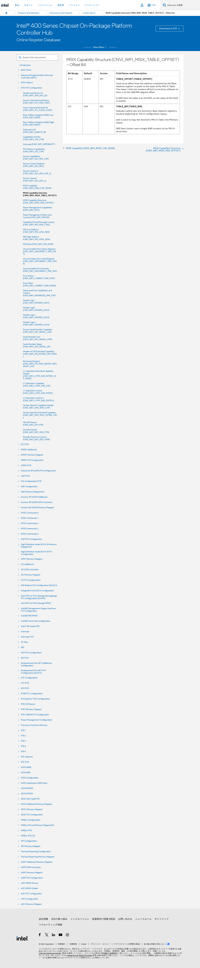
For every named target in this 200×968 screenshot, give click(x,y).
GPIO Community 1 (30, 518)
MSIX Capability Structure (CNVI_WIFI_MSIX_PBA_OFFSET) (38, 201)
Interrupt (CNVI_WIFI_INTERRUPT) (39, 144)
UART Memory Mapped (31, 872)
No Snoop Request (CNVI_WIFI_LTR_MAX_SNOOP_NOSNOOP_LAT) (40, 364)
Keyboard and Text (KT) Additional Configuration (36, 664)
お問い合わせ (125, 918)
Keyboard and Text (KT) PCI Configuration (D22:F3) (33, 671)
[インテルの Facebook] (40, 935)
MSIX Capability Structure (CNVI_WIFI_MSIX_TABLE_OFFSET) (40, 194)
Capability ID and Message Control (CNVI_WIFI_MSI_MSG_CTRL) (38, 223)
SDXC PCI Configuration (32, 814)
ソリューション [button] (45, 5)
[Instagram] (67, 935)
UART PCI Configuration (32, 878)
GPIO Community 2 (30, 523)
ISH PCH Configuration (31, 652)
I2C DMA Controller (30, 569)
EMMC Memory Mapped (32, 455)
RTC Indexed (27, 757)
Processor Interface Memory (34, 725)
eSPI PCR (25, 476)
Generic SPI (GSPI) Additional (34, 497)
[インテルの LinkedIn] (53, 935)
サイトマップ (161, 918)
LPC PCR (25, 683)
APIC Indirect (27, 82)
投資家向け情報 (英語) (103, 918)
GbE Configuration (29, 486)
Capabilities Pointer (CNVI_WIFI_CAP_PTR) (33, 138)
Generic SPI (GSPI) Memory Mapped (37, 507)
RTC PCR (25, 762)
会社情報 (43, 918)
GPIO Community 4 (30, 534)
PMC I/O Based (28, 704)
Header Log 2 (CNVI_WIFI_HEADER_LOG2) (36, 308)
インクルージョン (79, 918)
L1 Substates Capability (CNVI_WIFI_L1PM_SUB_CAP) (36, 384)
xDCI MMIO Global (29, 888)
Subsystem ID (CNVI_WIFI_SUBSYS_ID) (34, 130)
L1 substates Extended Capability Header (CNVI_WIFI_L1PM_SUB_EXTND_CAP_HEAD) (39, 375)
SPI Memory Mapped (30, 846)
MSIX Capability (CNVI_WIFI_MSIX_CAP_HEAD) (37, 186)
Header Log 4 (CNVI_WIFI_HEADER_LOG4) (36, 323)
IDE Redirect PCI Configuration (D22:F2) (39, 585)
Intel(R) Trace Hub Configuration (35, 621)
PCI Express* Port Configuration (35, 699)
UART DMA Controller (31, 867)
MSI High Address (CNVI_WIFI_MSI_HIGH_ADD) (36, 238)
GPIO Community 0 (30, 513)
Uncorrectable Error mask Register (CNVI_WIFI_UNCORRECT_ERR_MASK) (40, 261)
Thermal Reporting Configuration (36, 851)
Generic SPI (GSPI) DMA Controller (37, 502)
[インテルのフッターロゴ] (22, 938)
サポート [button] (28, 5)
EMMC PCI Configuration (32, 460)
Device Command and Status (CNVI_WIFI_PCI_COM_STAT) (36, 101)
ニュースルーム (143, 918)
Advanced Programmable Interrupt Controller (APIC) (37, 76)
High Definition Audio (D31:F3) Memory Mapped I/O (39, 545)
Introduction (25, 65)
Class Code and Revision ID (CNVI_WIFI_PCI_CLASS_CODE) (37, 108)
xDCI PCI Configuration (31, 893)
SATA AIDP (26, 772)
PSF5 (23, 751)
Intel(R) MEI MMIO (29, 616)
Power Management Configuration (36, 720)
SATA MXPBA (27, 788)
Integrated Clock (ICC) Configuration (37, 590)
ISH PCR (25, 658)
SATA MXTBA (27, 793)
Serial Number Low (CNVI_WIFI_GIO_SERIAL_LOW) (37, 338)
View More (98, 47)
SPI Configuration (29, 841)
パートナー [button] (74, 5)
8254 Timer (26, 70)
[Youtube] (60, 935)
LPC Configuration (29, 678)
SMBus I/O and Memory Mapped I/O (37, 825)
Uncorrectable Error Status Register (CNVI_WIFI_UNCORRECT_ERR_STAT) (39, 251)
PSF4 (23, 746)
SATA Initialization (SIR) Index (34, 783)
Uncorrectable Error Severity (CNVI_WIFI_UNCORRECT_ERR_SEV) (40, 269)
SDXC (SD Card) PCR (30, 799)
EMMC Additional (29, 449)
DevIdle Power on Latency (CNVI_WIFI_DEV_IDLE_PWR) (36, 438)
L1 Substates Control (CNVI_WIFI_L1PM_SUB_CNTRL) (38, 391)
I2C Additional (27, 564)
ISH (22, 647)
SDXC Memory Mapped (31, 809)
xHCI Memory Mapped (31, 904)
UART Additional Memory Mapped (36, 862)
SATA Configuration (30, 778)
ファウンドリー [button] (92, 5)
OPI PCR (25, 688)
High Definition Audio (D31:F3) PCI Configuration (36, 552)
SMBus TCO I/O (28, 835)
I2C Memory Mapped (30, 575)
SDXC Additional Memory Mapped (36, 804)
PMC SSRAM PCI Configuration (35, 714)
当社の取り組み (59, 918)
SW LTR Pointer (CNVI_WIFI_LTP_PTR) (33, 423)
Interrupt (25, 631)
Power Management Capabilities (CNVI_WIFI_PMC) (37, 208)
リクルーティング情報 (50, 924)
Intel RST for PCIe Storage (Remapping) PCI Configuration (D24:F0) (39, 597)
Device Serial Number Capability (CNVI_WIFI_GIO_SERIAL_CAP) (37, 330)
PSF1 (23, 730)
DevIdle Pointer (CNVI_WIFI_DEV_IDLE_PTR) (36, 430)
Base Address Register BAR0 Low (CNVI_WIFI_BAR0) (38, 116)
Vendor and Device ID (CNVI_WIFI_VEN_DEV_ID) (35, 94)
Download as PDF (168, 28)
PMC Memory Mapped (31, 709)
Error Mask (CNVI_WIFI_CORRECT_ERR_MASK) (39, 284)
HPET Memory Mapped (31, 559)
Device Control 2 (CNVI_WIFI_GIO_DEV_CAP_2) (37, 172)
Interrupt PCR (27, 637)
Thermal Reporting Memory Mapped (37, 857)
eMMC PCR (26, 465)
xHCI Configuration (29, 899)
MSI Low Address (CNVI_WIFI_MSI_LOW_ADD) (36, 230)
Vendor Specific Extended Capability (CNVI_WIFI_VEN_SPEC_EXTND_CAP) (40, 415)
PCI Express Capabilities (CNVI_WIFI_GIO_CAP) (34, 150)
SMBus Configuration (30, 820)
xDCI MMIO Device (29, 883)
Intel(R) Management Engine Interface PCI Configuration (38, 609)
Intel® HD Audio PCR (30, 626)
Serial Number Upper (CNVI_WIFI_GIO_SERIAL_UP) (36, 345)
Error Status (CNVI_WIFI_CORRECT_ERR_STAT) (39, 277)
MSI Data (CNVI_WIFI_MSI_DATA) (38, 244)
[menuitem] (6, 13)
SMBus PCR (26, 830)
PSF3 (23, 741)
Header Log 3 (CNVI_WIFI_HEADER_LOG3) (36, 316)
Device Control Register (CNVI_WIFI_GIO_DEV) (34, 164)
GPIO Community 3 (30, 528)
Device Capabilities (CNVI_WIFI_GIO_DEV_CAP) (36, 157)
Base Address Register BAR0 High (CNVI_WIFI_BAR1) (38, 123)
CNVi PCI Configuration (31, 88)
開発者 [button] (61, 5)
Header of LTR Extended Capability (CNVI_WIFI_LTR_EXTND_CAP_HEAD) (40, 354)
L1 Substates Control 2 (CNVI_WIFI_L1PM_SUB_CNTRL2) (38, 399)
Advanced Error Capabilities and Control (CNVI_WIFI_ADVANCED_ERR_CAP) (39, 293)
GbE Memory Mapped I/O (32, 492)
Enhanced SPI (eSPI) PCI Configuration (38, 470)
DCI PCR (25, 444)
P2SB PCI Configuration (31, 693)
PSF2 (23, 735)
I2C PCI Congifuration (31, 580)
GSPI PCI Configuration (31, 539)
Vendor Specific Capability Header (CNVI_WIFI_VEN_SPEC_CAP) (38, 406)
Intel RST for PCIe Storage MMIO (36, 603)
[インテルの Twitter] (47, 935)
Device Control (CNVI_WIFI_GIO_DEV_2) (34, 179)
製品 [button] (17, 5)
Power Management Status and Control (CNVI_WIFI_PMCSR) (37, 216)
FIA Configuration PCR (31, 481)
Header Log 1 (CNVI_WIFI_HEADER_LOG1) (36, 301)
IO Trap (24, 642)
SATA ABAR (26, 767)
